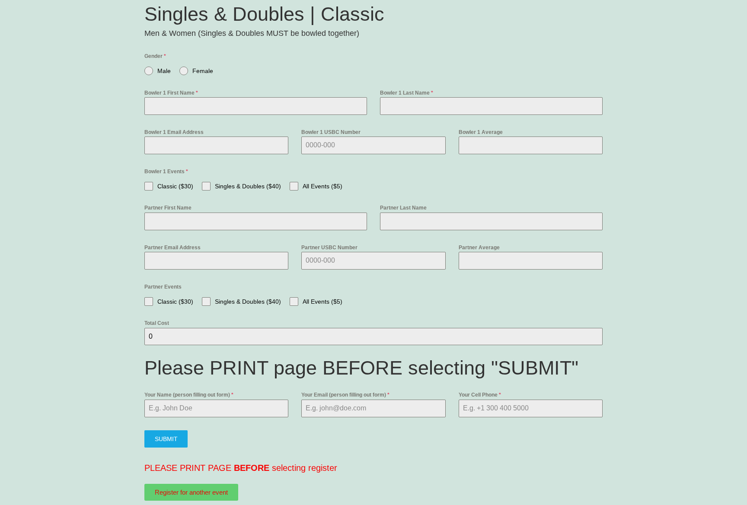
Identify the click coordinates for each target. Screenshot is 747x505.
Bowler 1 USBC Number (331, 132)
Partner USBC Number (329, 248)
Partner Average (479, 248)
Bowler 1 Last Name (406, 93)
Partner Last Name (403, 208)
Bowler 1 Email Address (174, 132)
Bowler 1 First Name (171, 93)
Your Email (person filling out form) (345, 395)
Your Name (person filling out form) (188, 395)
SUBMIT (166, 438)
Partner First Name (168, 208)
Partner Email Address (172, 248)
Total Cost (156, 323)
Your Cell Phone (480, 395)
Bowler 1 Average (481, 132)
